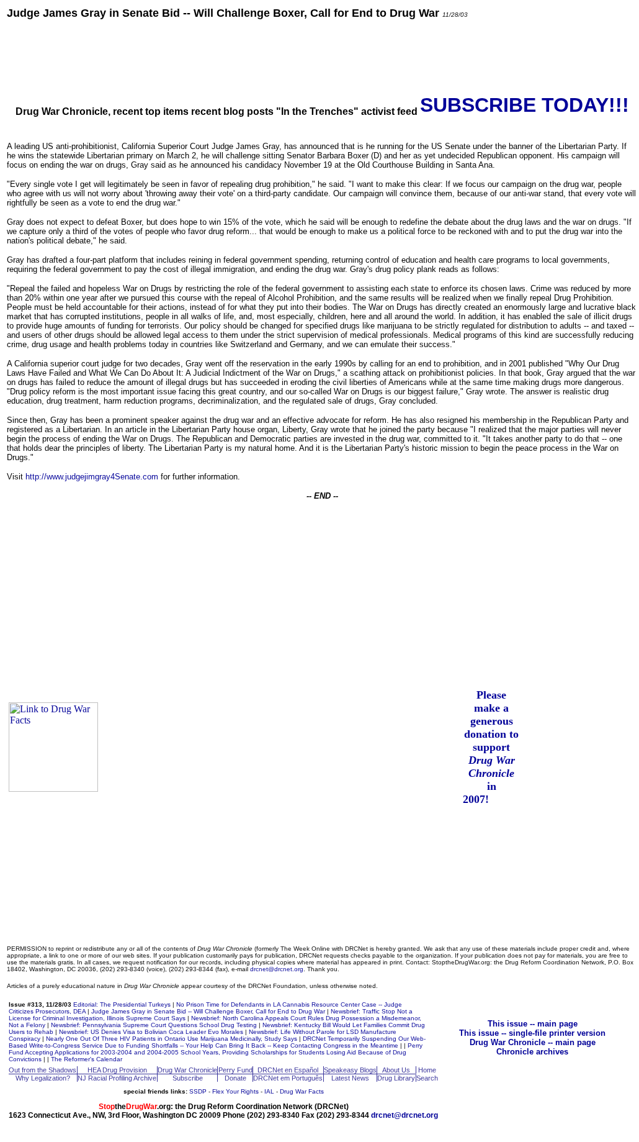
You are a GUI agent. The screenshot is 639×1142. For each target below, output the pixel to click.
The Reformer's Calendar (86, 1059)
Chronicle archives (532, 1051)
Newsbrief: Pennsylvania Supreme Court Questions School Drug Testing (154, 1025)
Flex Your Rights (235, 1091)
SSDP (198, 1091)
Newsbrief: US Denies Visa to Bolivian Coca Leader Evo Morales (151, 1031)
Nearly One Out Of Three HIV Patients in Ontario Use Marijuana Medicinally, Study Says (171, 1038)
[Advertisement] (322, 56)
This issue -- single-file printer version (532, 1033)
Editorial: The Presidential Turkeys (122, 1004)
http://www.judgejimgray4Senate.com (91, 476)
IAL (269, 1091)
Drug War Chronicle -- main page (533, 1042)
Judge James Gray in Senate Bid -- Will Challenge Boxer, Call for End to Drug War (208, 1011)
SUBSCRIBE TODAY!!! (524, 105)
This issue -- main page (533, 1023)
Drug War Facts (302, 1091)
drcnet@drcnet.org (276, 969)
